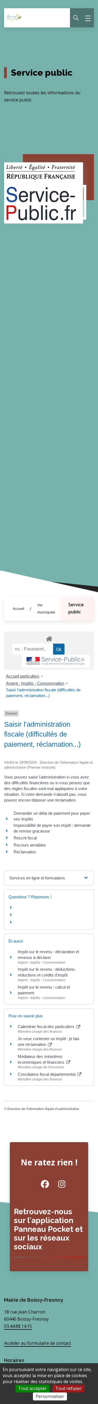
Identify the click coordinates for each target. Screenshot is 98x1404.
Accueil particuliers (22, 676)
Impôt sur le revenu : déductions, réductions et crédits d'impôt (47, 972)
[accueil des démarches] (49, 637)
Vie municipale (46, 608)
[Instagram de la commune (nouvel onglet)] (57, 1184)
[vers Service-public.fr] (56, 661)
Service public (76, 608)
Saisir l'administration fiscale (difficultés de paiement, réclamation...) (43, 692)
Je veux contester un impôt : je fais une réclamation (48, 1041)
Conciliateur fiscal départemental (47, 1074)
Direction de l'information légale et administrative (43, 1109)
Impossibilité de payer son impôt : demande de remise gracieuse (52, 828)
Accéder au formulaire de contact (37, 1343)
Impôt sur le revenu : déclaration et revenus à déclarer (48, 954)
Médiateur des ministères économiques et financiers (41, 1059)
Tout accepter (32, 1388)
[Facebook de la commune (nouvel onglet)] (40, 1184)
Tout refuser (68, 1388)
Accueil (18, 608)
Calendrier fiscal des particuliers (46, 1026)
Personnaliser (50, 1396)
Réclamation (25, 852)
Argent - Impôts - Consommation (35, 683)
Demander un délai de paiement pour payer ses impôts (52, 816)
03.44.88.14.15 (18, 1326)
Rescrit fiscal (25, 838)
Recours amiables (30, 845)
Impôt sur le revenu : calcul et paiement (44, 990)
